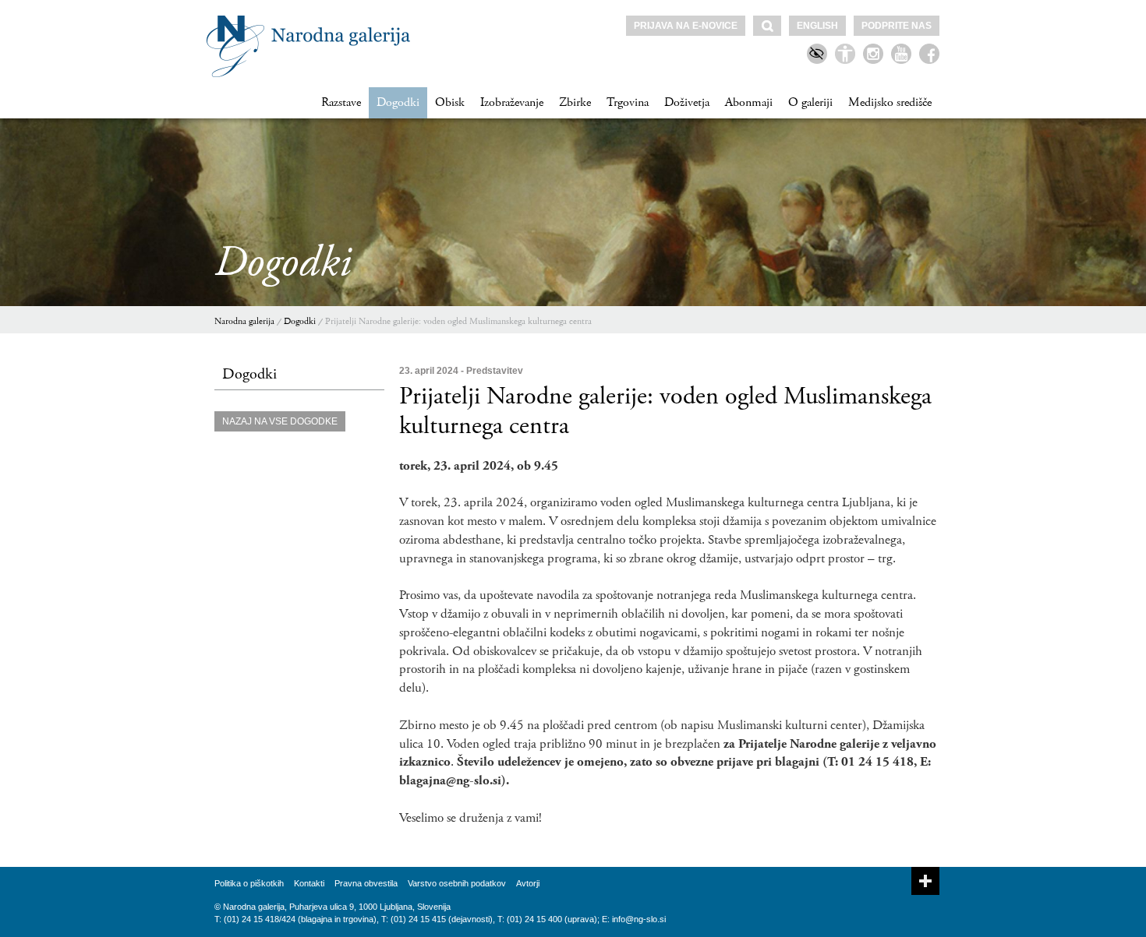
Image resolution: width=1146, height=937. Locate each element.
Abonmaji (749, 102)
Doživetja (686, 102)
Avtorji (527, 883)
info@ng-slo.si (639, 919)
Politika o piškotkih (249, 883)
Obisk (450, 102)
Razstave (341, 102)
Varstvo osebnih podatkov (457, 883)
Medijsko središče (890, 102)
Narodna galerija (244, 321)
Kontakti (309, 883)
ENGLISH (817, 25)
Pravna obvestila (366, 883)
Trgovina (628, 102)
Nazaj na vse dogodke (280, 421)
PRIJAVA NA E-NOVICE (685, 25)
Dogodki (398, 102)
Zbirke (575, 102)
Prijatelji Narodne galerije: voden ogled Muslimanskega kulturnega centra (458, 321)
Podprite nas (896, 25)
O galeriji (810, 102)
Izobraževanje (511, 102)
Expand (925, 881)
